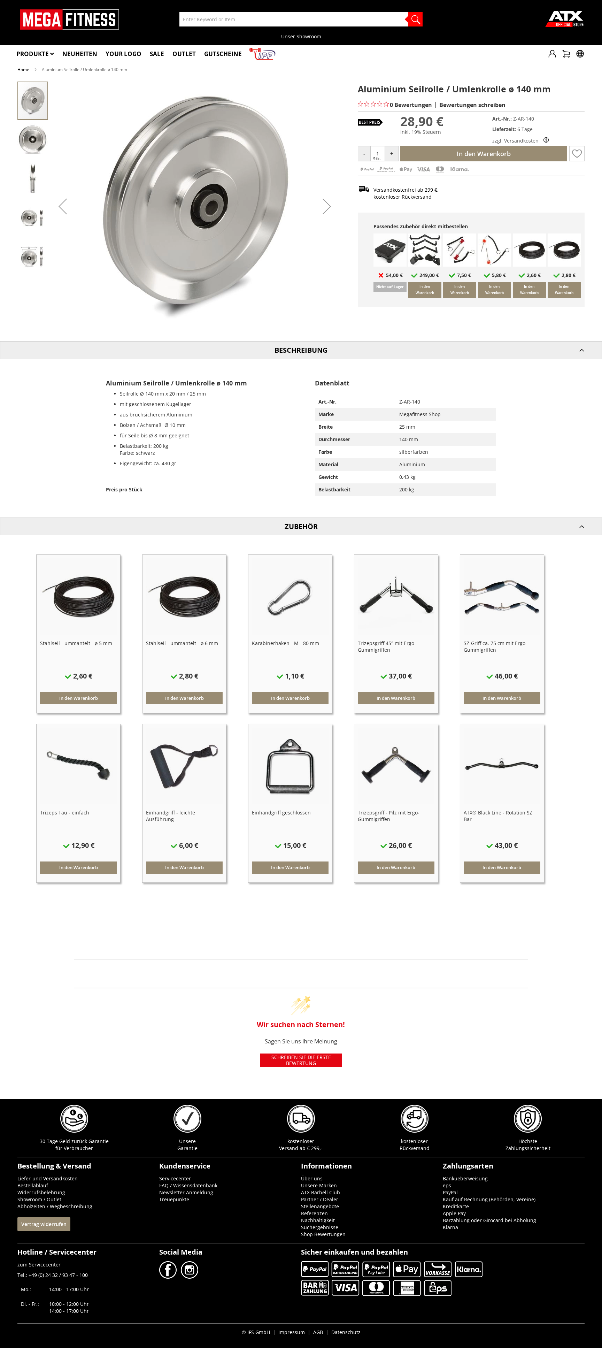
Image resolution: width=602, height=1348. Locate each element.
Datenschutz (346, 1332)
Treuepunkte (174, 1199)
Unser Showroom (301, 36)
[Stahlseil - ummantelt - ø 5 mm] (529, 264)
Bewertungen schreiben (472, 105)
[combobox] (301, 19)
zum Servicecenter (39, 1264)
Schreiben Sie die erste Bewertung (301, 1060)
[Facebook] (168, 1277)
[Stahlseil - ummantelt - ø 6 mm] (564, 264)
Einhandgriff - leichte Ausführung (170, 815)
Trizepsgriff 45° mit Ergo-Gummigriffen (387, 646)
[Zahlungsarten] (414, 172)
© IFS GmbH (256, 1332)
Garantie (187, 1148)
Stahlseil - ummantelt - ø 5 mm (76, 643)
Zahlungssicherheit (527, 1148)
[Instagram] (188, 1277)
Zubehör (301, 526)
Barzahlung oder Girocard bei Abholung (489, 1220)
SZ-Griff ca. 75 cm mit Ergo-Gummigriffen (495, 646)
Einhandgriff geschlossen (281, 812)
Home (23, 69)
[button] (63, 206)
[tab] (301, 350)
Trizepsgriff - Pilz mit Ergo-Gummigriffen (388, 815)
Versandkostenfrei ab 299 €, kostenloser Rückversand (406, 193)
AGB (318, 1332)
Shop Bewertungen (323, 1234)
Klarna (450, 1227)
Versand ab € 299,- (301, 1148)
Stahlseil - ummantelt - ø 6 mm (182, 643)
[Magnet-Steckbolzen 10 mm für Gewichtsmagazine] (494, 264)
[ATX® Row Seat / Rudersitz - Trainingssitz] (390, 264)
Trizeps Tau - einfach (64, 812)
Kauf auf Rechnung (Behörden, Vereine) (489, 1199)
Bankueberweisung (465, 1178)
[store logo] (69, 19)
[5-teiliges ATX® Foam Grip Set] (424, 264)
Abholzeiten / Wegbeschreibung (54, 1206)
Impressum (291, 1332)
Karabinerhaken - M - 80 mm (285, 643)
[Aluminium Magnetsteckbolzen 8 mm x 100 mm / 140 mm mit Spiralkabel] (459, 264)
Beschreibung (301, 350)
